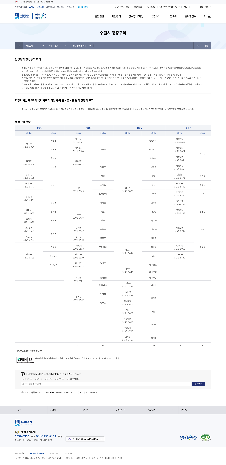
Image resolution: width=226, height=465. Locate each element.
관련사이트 (204, 7)
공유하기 (198, 45)
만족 (40, 379)
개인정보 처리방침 (36, 453)
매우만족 (28, 379)
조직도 (31, 7)
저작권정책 (19, 453)
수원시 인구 (77, 7)
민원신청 (40, 7)
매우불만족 (75, 379)
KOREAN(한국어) (170, 7)
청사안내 (68, 453)
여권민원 (60, 7)
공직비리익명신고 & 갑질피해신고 (85, 439)
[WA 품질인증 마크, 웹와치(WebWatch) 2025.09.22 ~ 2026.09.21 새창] (205, 437)
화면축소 (194, 7)
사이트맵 (209, 16)
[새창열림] (25, 360)
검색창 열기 (204, 16)
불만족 (61, 379)
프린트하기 (206, 45)
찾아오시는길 (54, 453)
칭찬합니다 (50, 7)
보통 (50, 379)
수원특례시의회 (21, 7)
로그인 (153, 7)
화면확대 (191, 7)
